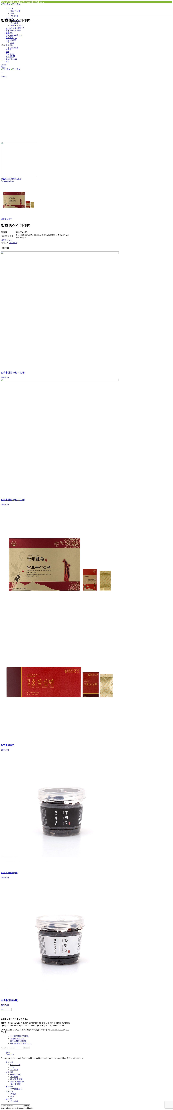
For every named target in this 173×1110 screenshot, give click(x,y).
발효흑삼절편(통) (9, 872)
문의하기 (14, 48)
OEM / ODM (15, 1074)
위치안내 (14, 16)
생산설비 (14, 1077)
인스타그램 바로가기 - (19, 1036)
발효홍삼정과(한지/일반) (13, 372)
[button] (86, 45)
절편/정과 (10, 36)
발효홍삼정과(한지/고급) (11, 179)
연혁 (12, 13)
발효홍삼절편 (6, 219)
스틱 (7, 31)
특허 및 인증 (15, 30)
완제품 (13, 40)
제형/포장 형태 (16, 25)
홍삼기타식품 (11, 38)
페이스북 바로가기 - (18, 1041)
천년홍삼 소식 (16, 35)
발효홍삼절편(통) (9, 1000)
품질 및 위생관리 (17, 28)
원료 (12, 43)
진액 (7, 33)
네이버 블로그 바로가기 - (20, 1043)
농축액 (8, 29)
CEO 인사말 (15, 11)
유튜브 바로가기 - (17, 1039)
